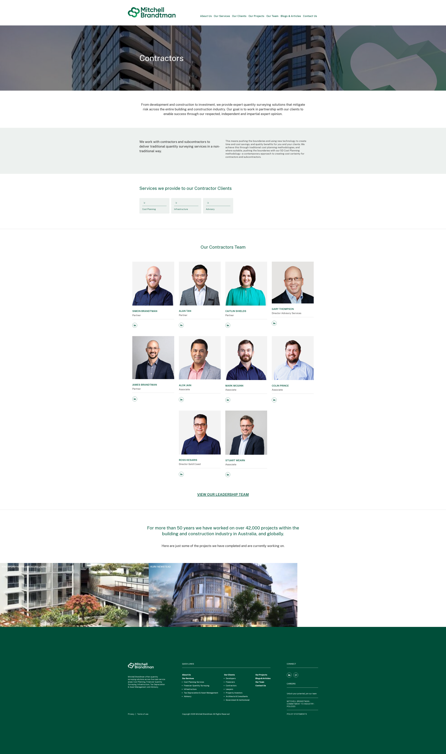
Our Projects (256, 16)
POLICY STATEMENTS (297, 714)
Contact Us (310, 16)
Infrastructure (190, 689)
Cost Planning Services (194, 682)
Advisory (187, 696)
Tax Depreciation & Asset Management (201, 693)
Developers (231, 678)
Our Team (272, 16)
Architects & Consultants (237, 696)
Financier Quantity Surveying (196, 686)
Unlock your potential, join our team (302, 694)
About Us (206, 16)
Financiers (230, 682)
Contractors (231, 686)
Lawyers (229, 689)
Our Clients (239, 16)
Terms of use (142, 714)
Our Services (222, 16)
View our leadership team (223, 494)
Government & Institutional (237, 700)
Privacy (131, 714)
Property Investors (234, 693)
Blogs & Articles (291, 16)
